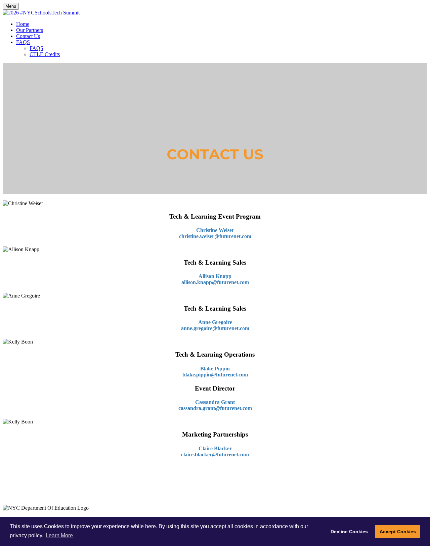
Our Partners (29, 30)
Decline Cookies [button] (349, 531)
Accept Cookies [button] (398, 531)
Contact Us (28, 36)
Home (22, 24)
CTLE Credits (45, 54)
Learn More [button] (59, 535)
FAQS (23, 42)
